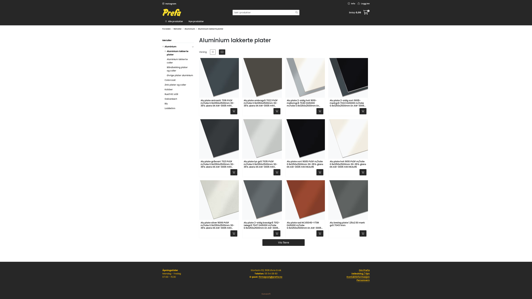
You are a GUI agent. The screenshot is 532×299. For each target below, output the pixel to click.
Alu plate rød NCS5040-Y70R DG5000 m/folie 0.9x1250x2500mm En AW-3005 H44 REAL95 (304, 225)
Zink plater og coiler (175, 84)
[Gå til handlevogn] (365, 13)
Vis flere (283, 242)
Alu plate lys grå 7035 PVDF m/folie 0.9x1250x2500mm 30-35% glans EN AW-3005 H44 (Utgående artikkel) (260, 164)
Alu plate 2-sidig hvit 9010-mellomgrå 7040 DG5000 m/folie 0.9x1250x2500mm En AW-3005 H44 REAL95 (303, 103)
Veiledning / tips (360, 273)
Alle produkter (175, 21)
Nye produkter (196, 21)
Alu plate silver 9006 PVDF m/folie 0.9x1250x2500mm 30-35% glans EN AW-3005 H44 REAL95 (217, 225)
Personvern (363, 280)
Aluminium (170, 46)
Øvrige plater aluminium (180, 75)
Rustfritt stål (171, 94)
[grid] (222, 52)
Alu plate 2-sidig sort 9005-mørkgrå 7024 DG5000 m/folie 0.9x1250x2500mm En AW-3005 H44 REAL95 (347, 103)
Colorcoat (170, 80)
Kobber (169, 89)
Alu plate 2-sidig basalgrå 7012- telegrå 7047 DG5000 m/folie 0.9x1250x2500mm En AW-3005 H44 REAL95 (262, 225)
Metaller (167, 40)
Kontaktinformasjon (358, 277)
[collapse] (192, 46)
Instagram (170, 3)
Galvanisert (171, 98)
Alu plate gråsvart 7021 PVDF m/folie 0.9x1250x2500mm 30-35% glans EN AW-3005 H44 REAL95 (217, 164)
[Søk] (296, 12)
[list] (213, 52)
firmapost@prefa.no (270, 277)
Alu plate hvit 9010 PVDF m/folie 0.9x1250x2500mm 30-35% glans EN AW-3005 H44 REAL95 (348, 164)
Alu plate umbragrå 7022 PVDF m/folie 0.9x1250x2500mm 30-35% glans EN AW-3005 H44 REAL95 (261, 103)
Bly (166, 103)
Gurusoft (266, 293)
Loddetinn (170, 108)
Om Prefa (364, 270)
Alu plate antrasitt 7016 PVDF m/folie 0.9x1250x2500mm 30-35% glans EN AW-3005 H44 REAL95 (217, 103)
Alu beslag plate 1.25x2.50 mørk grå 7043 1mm (347, 224)
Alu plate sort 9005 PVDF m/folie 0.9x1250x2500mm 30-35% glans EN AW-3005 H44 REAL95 (305, 164)
